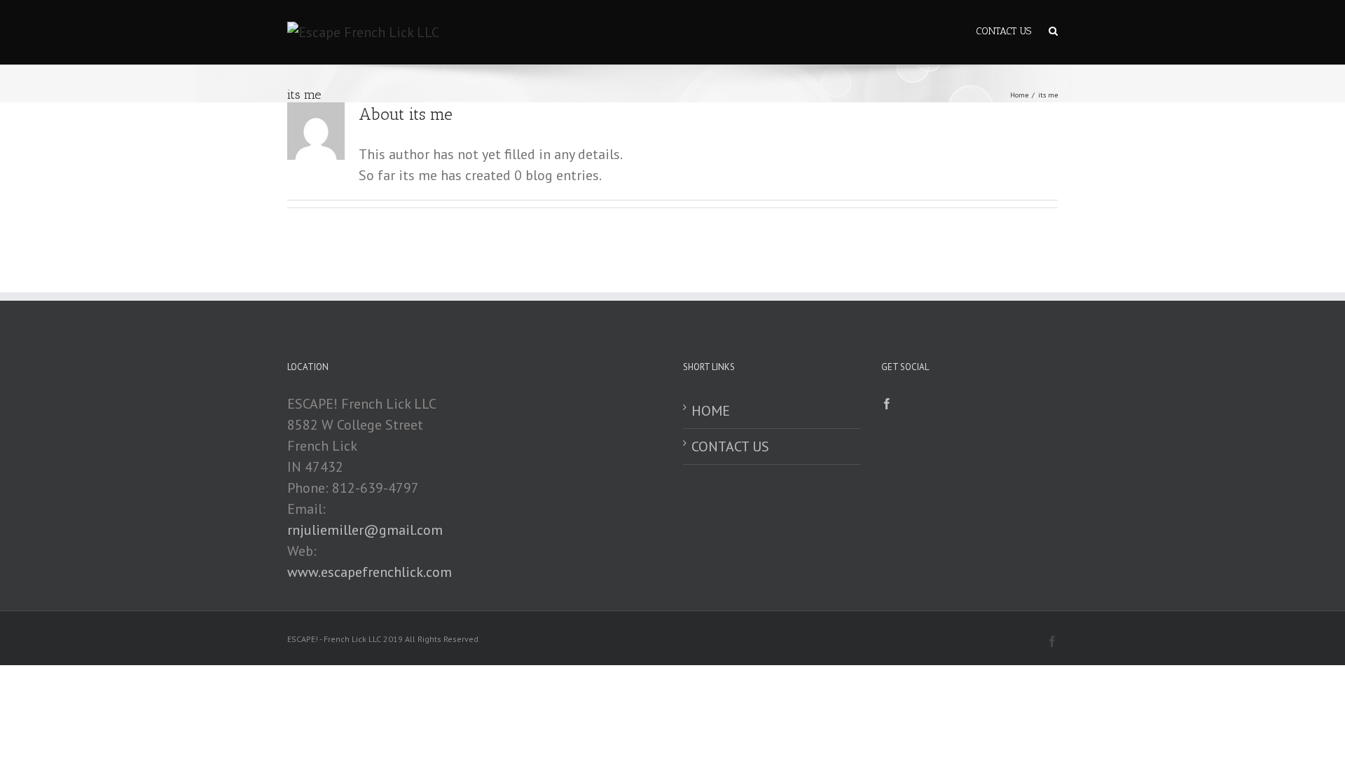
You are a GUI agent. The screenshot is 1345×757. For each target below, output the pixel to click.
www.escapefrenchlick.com (369, 572)
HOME (710, 411)
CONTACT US (730, 446)
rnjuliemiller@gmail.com (365, 530)
